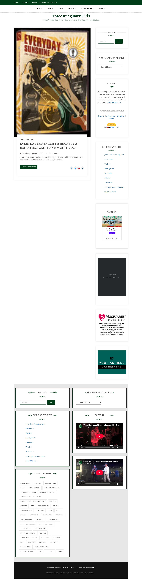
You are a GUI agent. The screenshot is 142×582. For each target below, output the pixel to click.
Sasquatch (45, 537)
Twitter (107, 164)
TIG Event (49, 551)
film (50, 510)
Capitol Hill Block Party (31, 497)
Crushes (23, 506)
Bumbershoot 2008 (28, 492)
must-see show (26, 519)
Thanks (34, 2)
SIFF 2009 (31, 542)
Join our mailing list (48, 2)
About (16, 2)
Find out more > (114, 102)
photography (40, 528)
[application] (99, 436)
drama (55, 506)
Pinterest (108, 182)
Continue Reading (29, 167)
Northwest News (46, 524)
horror (23, 515)
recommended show (28, 537)
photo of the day (27, 533)
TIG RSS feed (110, 192)
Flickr (107, 178)
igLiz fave (35, 515)
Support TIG (87, 9)
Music (50, 9)
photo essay (25, 528)
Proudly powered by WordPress (59, 573)
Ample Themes (89, 573)
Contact (72, 9)
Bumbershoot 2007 (51, 487)
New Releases (53, 519)
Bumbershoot (34, 487)
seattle (57, 537)
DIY (32, 506)
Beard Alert (25, 483)
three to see (25, 546)
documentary (43, 506)
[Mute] (117, 447)
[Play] (78, 447)
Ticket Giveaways (27, 551)
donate (101, 116)
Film (60, 9)
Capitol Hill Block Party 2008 (33, 501)
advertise (110, 116)
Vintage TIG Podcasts (114, 187)
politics (42, 533)
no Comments (52, 153)
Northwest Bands (27, 524)
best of (38, 483)
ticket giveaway (41, 546)
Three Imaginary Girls (71, 16)
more (111, 118)
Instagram (109, 169)
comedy (53, 501)
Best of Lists (50, 483)
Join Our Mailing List (114, 155)
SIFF (22, 542)
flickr (58, 510)
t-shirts (120, 116)
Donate (25, 2)
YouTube (108, 173)
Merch (102, 9)
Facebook (108, 159)
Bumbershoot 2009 (47, 492)
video (60, 551)
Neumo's (40, 519)
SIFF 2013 (54, 542)
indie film (47, 515)
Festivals (40, 510)
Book (22, 487)
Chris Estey (26, 153)
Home (39, 9)
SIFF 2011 (42, 542)
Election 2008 (26, 510)
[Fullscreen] (121, 447)
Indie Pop (59, 515)
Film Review (27, 140)
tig (40, 551)
